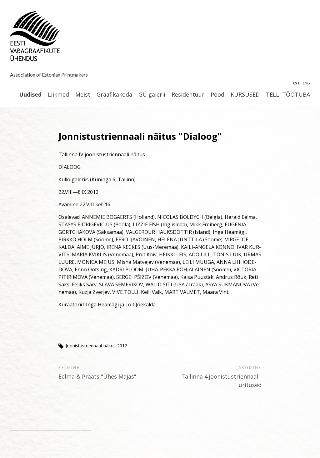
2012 (122, 346)
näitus (109, 346)
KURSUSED (245, 94)
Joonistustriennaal (84, 346)
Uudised (30, 94)
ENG (306, 83)
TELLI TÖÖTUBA (288, 94)
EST (296, 83)
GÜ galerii (151, 94)
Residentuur (188, 94)
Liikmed (58, 94)
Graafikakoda (114, 94)
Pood (217, 94)
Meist (82, 94)
